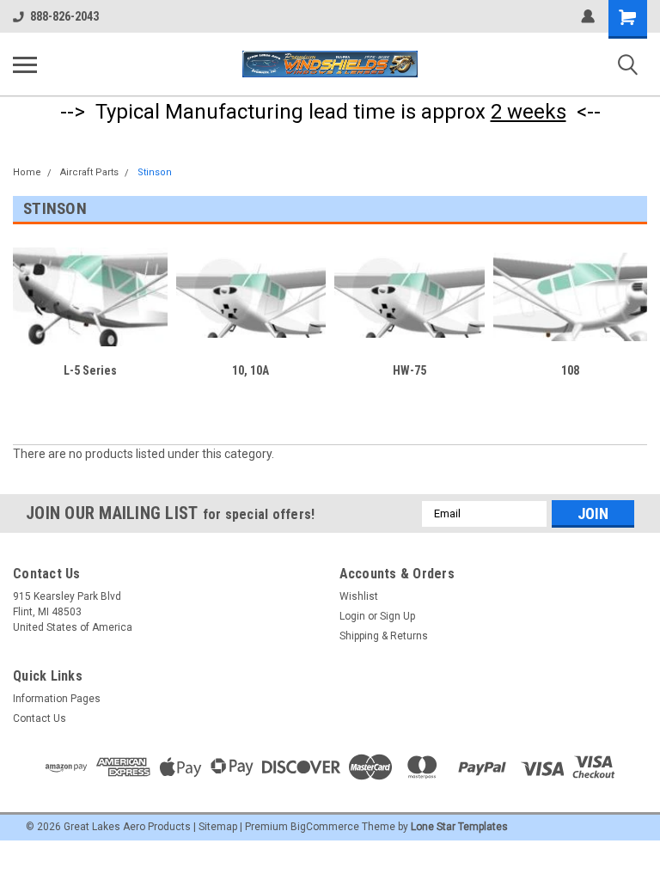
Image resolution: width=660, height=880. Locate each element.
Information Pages (57, 699)
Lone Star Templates (459, 827)
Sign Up (397, 616)
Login (352, 616)
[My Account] (588, 16)
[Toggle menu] (25, 64)
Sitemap (218, 827)
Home (27, 172)
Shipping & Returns (383, 636)
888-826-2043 (64, 16)
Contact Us (39, 718)
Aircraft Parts (89, 172)
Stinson (155, 172)
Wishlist (358, 596)
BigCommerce (324, 827)
